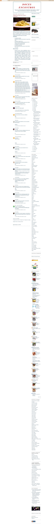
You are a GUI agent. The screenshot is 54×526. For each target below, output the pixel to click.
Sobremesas (33, 238)
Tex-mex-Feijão (34, 246)
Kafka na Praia (35, 287)
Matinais (33, 211)
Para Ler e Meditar (34, 225)
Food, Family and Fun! (35, 430)
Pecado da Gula (35, 374)
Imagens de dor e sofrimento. (36, 361)
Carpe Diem (33, 411)
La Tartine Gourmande (35, 456)
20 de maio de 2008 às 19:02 (20, 72)
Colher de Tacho (34, 179)
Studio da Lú (33, 481)
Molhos (33, 214)
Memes (33, 212)
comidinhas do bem (35, 368)
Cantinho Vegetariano (35, 409)
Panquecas (33, 224)
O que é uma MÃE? (36, 130)
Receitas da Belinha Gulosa (35, 443)
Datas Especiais (34, 189)
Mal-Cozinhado (34, 435)
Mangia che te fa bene (36, 347)
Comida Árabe (34, 180)
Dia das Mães (33, 190)
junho (34, 109)
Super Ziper (33, 482)
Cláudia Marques (17, 80)
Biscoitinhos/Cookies (34, 165)
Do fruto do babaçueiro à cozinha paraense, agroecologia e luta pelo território (36, 490)
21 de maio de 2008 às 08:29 (20, 134)
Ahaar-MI (33, 454)
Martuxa (16, 146)
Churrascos (33, 177)
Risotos (33, 235)
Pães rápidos (33, 223)
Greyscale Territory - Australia (36, 475)
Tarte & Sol (33, 447)
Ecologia (33, 192)
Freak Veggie (33, 432)
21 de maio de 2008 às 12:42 (20, 165)
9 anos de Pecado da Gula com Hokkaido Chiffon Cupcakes (38, 376)
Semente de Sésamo (34, 446)
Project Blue (33, 229)
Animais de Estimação (35, 157)
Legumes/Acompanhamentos (36, 205)
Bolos (32, 167)
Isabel (16, 167)
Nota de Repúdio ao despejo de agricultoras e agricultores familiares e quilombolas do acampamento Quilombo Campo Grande (36, 494)
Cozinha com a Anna (34, 419)
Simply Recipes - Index (35, 457)
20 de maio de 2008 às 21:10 (20, 104)
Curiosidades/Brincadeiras (35, 187)
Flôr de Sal (33, 429)
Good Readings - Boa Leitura (36, 474)
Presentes (33, 228)
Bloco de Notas (34, 406)
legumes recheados (34, 204)
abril (34, 146)
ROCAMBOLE (35, 351)
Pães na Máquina (34, 222)
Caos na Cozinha (34, 410)
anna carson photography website (36, 469)
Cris (15, 67)
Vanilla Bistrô (33, 448)
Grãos (32, 199)
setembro (34, 105)
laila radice (16, 106)
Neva (15, 199)
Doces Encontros (27, 6)
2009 (33, 99)
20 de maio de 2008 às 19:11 (20, 78)
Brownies (33, 168)
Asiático (33, 163)
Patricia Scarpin (17, 155)
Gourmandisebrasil (17, 113)
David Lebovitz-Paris (34, 455)
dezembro (34, 101)
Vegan (32, 250)
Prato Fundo (33, 441)
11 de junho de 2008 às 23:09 (20, 216)
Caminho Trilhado (34, 408)
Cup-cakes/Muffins (34, 186)
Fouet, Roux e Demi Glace (35, 431)
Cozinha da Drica (34, 420)
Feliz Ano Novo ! (38, 383)
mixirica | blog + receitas (36, 360)
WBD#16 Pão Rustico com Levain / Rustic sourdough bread (36, 349)
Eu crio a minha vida (34, 473)
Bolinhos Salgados (34, 166)
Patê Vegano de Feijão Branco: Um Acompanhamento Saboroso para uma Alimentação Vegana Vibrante (36, 295)
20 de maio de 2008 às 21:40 (20, 111)
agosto (34, 106)
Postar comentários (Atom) (19, 221)
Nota (32, 217)
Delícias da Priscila (35, 304)
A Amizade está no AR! (36, 129)
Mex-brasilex (33, 213)
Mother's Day (33, 216)
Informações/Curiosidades (35, 201)
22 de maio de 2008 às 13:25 (20, 190)
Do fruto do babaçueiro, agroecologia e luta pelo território (35, 498)
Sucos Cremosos (34, 241)
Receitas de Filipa (34, 444)
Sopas (32, 240)
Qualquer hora (34, 234)
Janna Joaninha (34, 433)
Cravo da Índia (34, 422)
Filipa (15, 120)
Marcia (16, 95)
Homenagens (33, 200)
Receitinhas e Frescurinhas (35, 445)
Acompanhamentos (34, 155)
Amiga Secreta (34, 156)
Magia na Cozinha (35, 363)
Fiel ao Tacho (34, 277)
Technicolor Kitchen (35, 283)
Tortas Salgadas (34, 249)
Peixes (33, 227)
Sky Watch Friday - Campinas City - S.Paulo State (37, 139)
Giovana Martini (17, 136)
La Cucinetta (34, 298)
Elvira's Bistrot (35, 382)
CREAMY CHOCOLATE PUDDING (37, 324)
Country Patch (34, 471)
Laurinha (16, 177)
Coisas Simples (34, 417)
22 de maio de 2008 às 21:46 (20, 197)
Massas (18, 62)
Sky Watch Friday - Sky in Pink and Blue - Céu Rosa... (36, 116)
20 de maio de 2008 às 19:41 (20, 93)
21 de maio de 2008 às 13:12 (20, 175)
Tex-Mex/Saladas (34, 247)
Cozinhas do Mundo (34, 421)
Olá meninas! (34, 380)
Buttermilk (33, 169)
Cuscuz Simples (34, 188)
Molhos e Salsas (34, 215)
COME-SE (34, 272)
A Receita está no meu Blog (35, 400)
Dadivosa (33, 423)
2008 (33, 100)
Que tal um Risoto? (34, 442)
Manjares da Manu (34, 436)
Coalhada (33, 178)
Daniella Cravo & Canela (35, 424)
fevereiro (34, 148)
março (34, 147)
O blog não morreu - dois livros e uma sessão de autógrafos (37, 301)
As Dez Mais (33, 162)
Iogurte (33, 202)
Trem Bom (34, 393)
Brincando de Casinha (35, 407)
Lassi (32, 203)
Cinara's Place (35, 322)
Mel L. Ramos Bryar (18, 205)
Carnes (33, 175)
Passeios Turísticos (34, 226)
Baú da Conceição (34, 405)
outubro (34, 104)
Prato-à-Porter (35, 357)
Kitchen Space (34, 434)
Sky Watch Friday (34, 237)
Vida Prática (34, 331)
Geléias (33, 198)
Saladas (33, 236)
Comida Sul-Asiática (34, 181)
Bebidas (33, 164)
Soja (32, 239)
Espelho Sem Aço (34, 472)
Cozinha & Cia (34, 418)
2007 (33, 151)
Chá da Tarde (33, 176)
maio (34, 110)
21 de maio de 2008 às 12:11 (20, 158)
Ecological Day (34, 193)
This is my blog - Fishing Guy (36, 483)
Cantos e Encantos (34, 470)
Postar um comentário (16, 218)
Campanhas (33, 174)
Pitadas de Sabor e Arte (36, 342)
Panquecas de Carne (36, 113)
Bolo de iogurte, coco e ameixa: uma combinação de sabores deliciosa (36, 285)
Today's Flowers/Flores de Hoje (36, 248)
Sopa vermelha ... (35, 336)
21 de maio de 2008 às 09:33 (20, 144)
